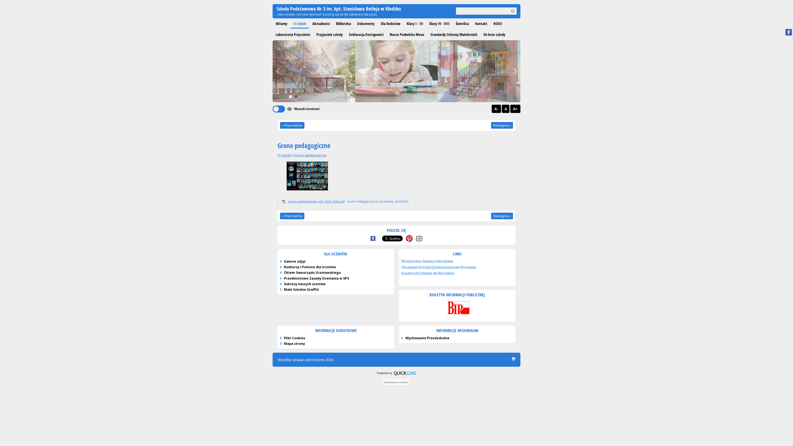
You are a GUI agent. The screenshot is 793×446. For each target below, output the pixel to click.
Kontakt (481, 23)
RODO (498, 23)
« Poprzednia (292, 125)
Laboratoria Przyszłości (293, 34)
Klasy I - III (415, 23)
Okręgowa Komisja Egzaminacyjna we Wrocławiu (438, 267)
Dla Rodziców (390, 23)
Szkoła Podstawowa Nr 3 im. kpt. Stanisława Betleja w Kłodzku (339, 8)
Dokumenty (366, 23)
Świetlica (462, 23)
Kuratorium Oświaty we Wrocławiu (427, 273)
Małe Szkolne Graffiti (301, 289)
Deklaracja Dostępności (366, 34)
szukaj (511, 11)
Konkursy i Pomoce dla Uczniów (310, 267)
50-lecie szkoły (494, 34)
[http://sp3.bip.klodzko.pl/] (457, 314)
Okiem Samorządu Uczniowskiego (312, 272)
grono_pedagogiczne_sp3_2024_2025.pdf (316, 201)
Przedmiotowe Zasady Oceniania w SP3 (316, 278)
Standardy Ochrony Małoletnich (453, 34)
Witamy (281, 23)
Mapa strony (294, 343)
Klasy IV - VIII (439, 23)
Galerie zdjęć (295, 261)
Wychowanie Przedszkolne (427, 338)
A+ (515, 108)
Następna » (502, 125)
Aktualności (321, 23)
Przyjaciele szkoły (329, 34)
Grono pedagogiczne (310, 155)
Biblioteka (343, 23)
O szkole (299, 23)
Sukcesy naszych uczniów (305, 284)
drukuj (513, 359)
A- (496, 108)
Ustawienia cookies (396, 382)
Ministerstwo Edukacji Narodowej (427, 261)
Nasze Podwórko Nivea (407, 34)
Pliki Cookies (294, 338)
